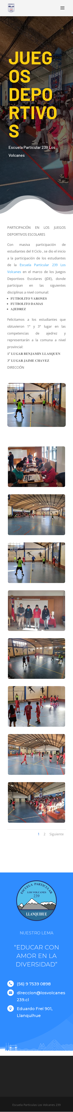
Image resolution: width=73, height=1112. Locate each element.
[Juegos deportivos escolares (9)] (36, 775)
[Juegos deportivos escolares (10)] (36, 727)
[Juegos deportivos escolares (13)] (36, 583)
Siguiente (56, 834)
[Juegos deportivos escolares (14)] (36, 535)
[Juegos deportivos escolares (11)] (36, 679)
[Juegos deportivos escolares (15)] (36, 487)
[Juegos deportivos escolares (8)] (36, 823)
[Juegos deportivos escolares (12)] (36, 631)
